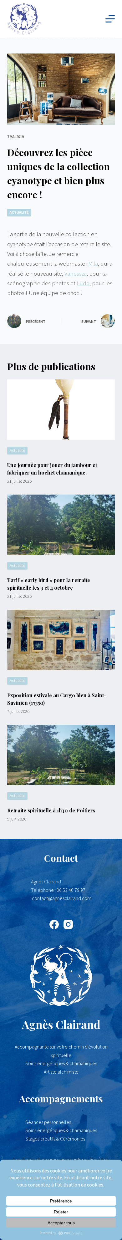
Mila (93, 264)
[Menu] (110, 18)
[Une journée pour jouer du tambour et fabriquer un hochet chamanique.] (60, 409)
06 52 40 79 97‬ (71, 890)
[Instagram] (68, 924)
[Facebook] (54, 924)
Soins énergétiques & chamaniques (61, 1130)
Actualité (19, 212)
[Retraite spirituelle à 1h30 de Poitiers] (60, 755)
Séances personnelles (48, 1122)
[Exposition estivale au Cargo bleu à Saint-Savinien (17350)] (60, 640)
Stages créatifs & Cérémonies (55, 1139)
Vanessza (75, 274)
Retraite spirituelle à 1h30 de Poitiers (51, 810)
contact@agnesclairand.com (61, 898)
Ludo (83, 283)
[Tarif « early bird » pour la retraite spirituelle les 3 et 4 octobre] (60, 525)
